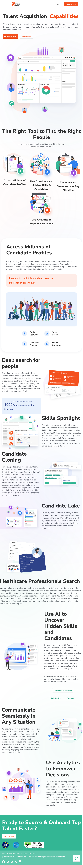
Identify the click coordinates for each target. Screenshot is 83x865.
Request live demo (10, 36)
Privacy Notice (8, 856)
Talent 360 (71, 698)
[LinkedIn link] (8, 861)
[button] (20, 861)
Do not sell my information (54, 856)
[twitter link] (16, 861)
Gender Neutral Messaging (63, 690)
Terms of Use (21, 856)
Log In (59, 4)
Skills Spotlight (56, 698)
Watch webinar (27, 36)
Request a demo (70, 4)
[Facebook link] (3, 861)
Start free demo (9, 836)
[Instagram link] (12, 861)
